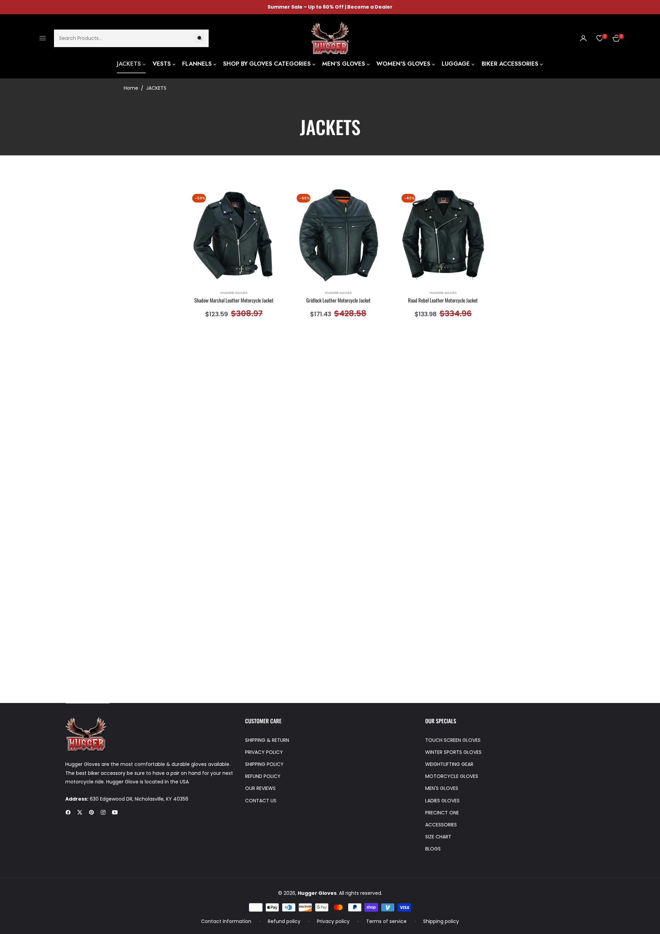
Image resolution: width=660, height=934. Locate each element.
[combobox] (131, 38)
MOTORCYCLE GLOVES (451, 776)
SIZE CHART (438, 836)
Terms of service (386, 921)
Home (131, 88)
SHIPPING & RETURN (267, 740)
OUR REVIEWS (260, 788)
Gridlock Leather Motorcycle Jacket (338, 300)
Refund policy (284, 921)
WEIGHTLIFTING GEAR (449, 764)
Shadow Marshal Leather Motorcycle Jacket (234, 300)
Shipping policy (441, 921)
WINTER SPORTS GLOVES (453, 752)
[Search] (200, 38)
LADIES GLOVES (442, 800)
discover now (88, 698)
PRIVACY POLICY (264, 752)
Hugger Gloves (233, 292)
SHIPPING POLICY (264, 764)
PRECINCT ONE (442, 812)
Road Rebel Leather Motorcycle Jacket (443, 300)
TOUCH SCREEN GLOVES (453, 740)
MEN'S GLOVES (441, 788)
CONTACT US (260, 800)
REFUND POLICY (262, 776)
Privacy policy (333, 921)
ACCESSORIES (441, 824)
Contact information (226, 921)
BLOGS (433, 848)
